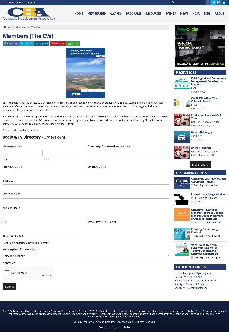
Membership (96, 13)
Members (21, 27)
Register (31, 2)
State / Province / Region (102, 221)
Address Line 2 (11, 207)
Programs (133, 13)
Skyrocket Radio (121, 327)
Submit (9, 286)
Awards (116, 13)
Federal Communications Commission (195, 280)
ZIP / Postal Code (13, 235)
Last (46, 159)
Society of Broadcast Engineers (191, 284)
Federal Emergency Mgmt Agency (192, 273)
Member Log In (12, 2)
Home (78, 13)
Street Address (11, 194)
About (219, 13)
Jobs (207, 13)
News (184, 13)
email (13, 130)
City (5, 221)
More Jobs (199, 165)
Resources (153, 13)
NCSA (196, 13)
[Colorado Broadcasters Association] (31, 12)
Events (170, 13)
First (5, 159)
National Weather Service (188, 276)
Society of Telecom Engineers (190, 287)
